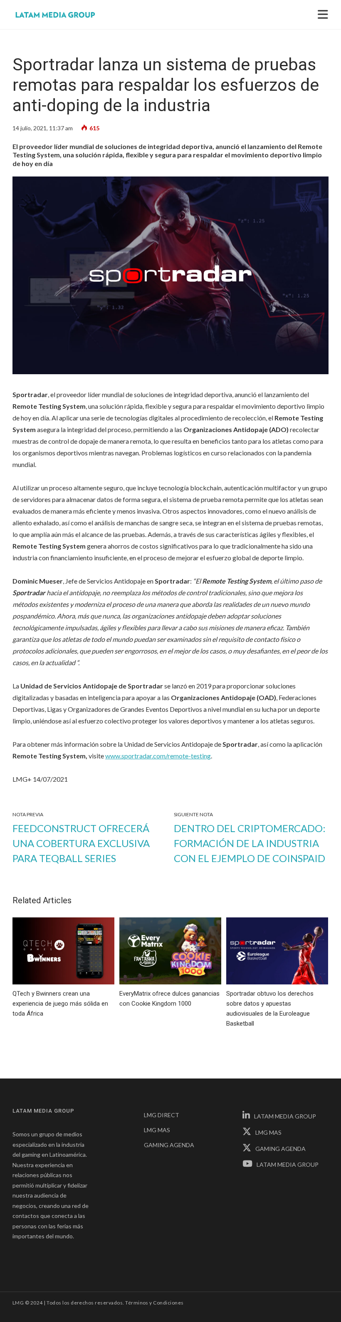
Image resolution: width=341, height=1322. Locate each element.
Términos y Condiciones (154, 1303)
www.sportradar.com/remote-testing (158, 756)
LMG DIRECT (161, 1114)
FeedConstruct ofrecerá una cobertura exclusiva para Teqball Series (81, 843)
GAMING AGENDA (169, 1144)
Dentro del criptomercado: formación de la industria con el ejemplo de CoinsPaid (250, 843)
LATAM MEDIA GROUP (285, 1116)
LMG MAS (157, 1129)
